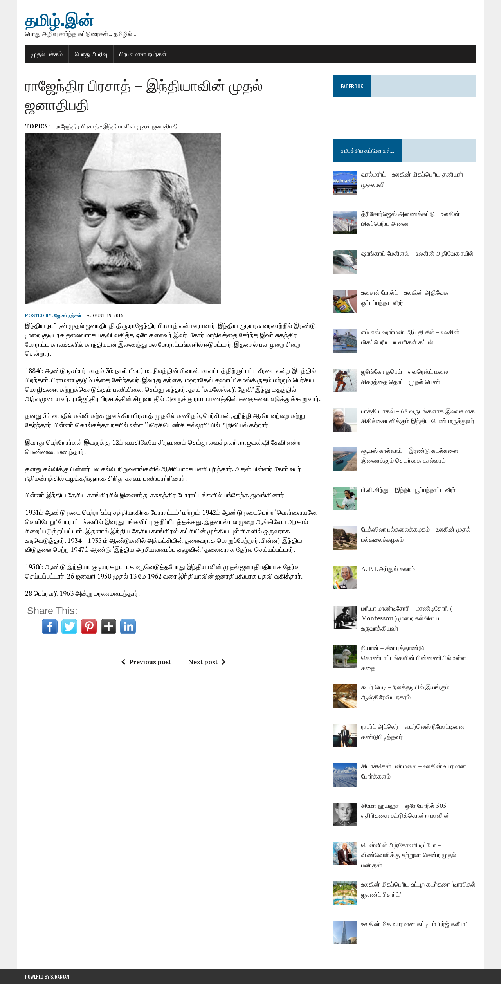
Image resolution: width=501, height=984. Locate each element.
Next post (203, 662)
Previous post (150, 662)
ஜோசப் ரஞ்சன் (67, 315)
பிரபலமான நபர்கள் (143, 53)
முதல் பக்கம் (47, 53)
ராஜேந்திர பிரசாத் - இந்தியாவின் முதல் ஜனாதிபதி (117, 126)
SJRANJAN (59, 976)
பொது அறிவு (91, 53)
